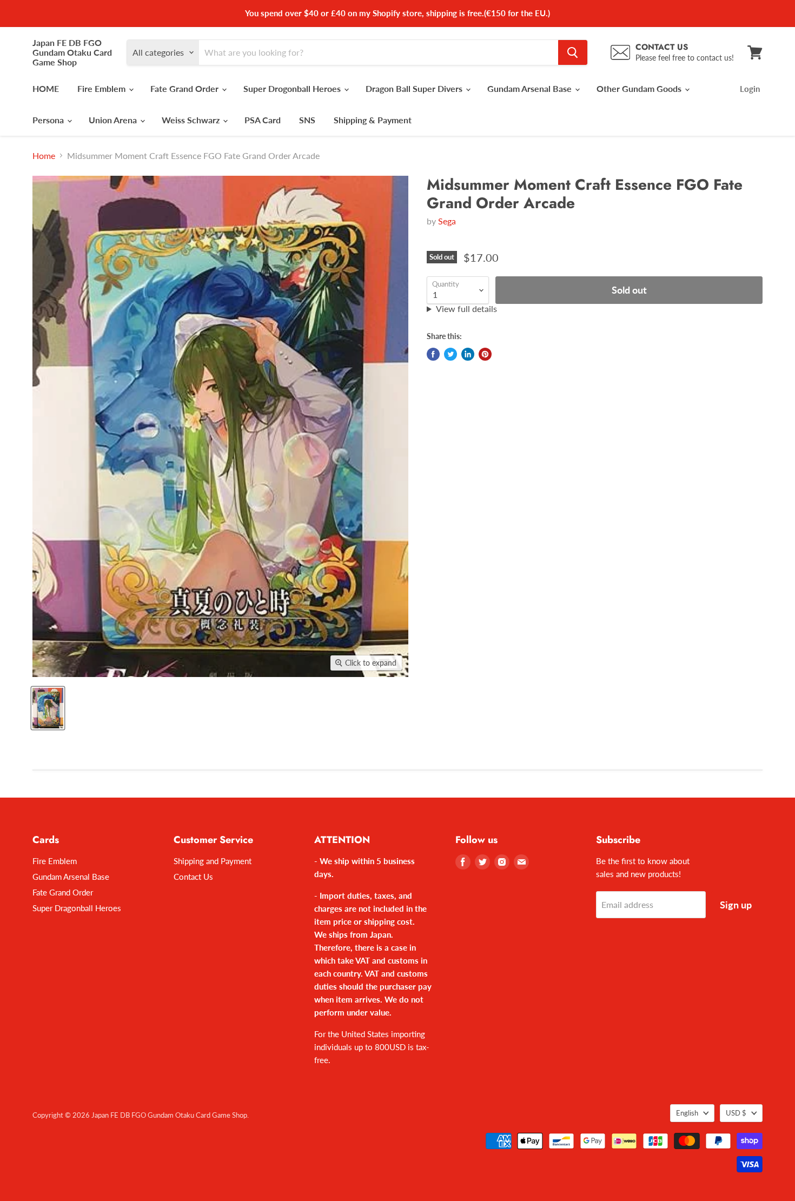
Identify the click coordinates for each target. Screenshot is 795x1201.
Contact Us (193, 876)
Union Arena (114, 120)
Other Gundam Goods (640, 88)
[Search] (572, 52)
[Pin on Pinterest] (485, 354)
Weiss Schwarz (192, 120)
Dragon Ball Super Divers (415, 88)
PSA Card (262, 120)
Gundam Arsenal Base (530, 88)
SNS (307, 120)
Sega (447, 221)
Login (750, 89)
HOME (45, 88)
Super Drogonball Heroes (293, 88)
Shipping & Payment (373, 120)
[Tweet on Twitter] (450, 354)
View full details (466, 309)
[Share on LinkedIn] (467, 354)
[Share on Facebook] (433, 354)
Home (43, 156)
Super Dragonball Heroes (76, 908)
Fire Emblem (102, 88)
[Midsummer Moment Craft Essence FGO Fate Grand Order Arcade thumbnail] (47, 708)
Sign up (736, 905)
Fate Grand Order (185, 88)
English (687, 1113)
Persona (49, 120)
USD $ (736, 1113)
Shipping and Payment (212, 861)
